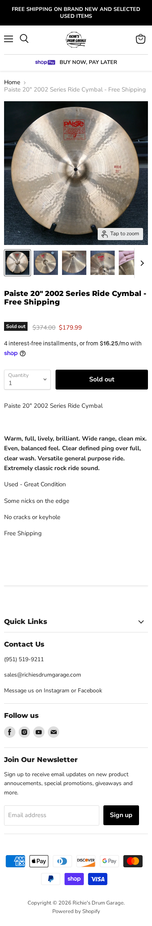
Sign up (121, 815)
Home (12, 82)
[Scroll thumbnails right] (140, 263)
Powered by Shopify (76, 911)
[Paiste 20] (17, 263)
